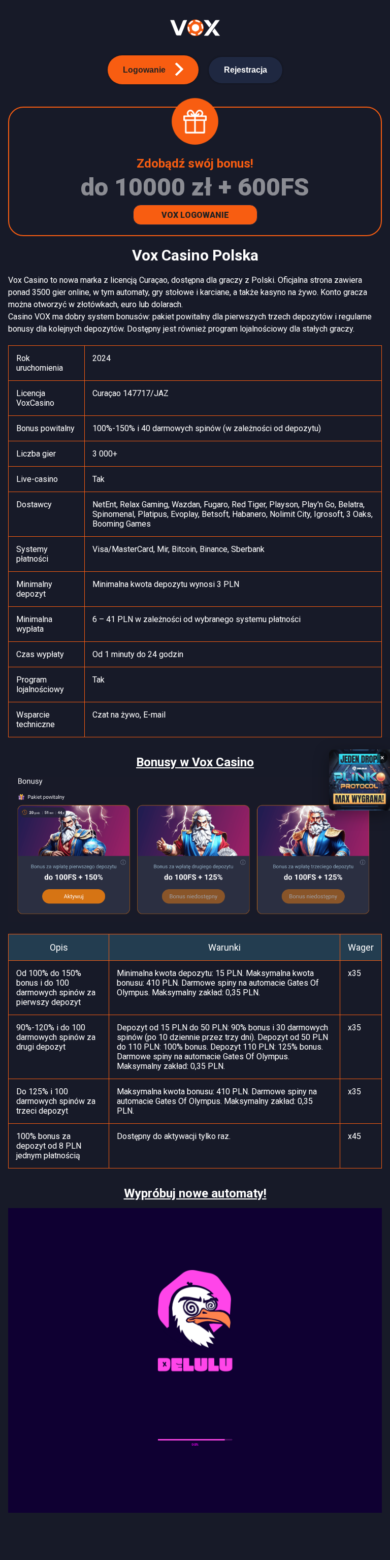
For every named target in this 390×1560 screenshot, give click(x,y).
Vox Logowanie (195, 215)
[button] (153, 69)
